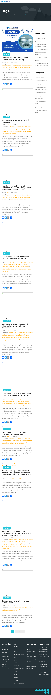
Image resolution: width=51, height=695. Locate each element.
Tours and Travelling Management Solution (19, 669)
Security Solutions (6, 668)
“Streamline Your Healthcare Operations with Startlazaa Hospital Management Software (16, 533)
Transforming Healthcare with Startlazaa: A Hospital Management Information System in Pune (16, 188)
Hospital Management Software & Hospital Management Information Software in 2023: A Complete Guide (16, 473)
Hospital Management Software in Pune (11, 268)
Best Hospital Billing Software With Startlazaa (15, 121)
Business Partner (13, 262)
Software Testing (6, 656)
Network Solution (6, 661)
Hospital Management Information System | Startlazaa (16, 602)
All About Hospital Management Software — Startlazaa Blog (15, 59)
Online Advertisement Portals (17, 676)
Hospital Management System (17, 69)
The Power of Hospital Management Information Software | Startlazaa (16, 395)
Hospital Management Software (11, 67)
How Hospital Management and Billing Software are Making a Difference (15, 326)
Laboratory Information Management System (20, 131)
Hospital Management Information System (18, 607)
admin (8, 62)
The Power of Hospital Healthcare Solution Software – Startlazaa (15, 258)
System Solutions (6, 659)
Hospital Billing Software (14, 64)
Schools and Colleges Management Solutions (19, 656)
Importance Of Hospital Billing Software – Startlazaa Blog (14, 433)
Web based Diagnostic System (9, 133)
